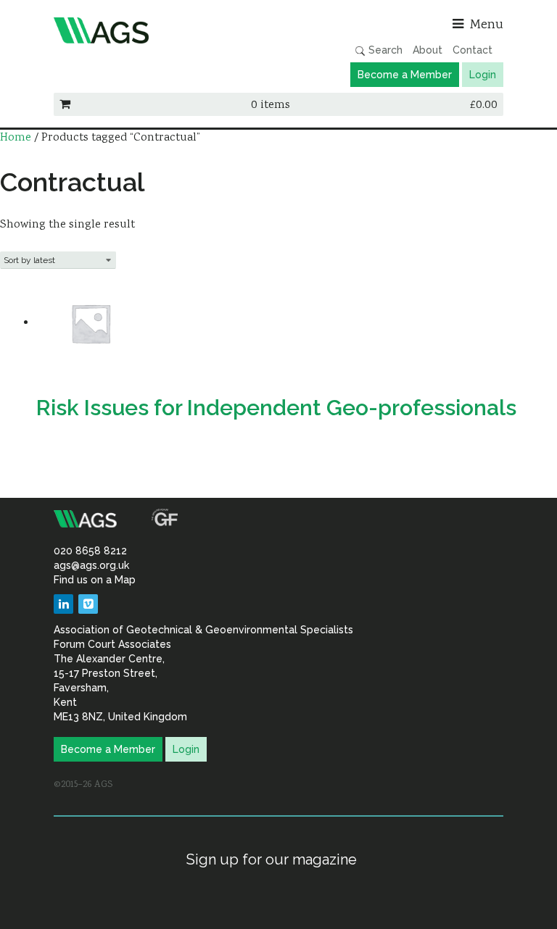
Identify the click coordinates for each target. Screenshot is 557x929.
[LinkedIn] (63, 604)
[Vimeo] (88, 604)
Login (482, 74)
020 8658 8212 (90, 551)
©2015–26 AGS (83, 785)
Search (384, 50)
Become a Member (405, 74)
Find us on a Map (95, 580)
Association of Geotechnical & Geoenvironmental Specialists (162, 30)
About (427, 50)
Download (68, 451)
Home (15, 138)
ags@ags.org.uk (91, 565)
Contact (472, 50)
